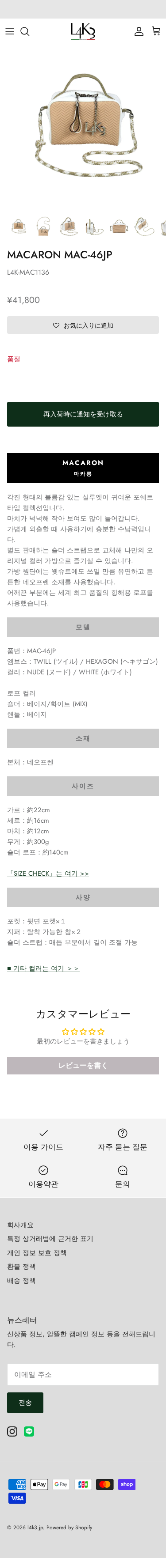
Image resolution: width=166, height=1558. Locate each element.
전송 (25, 1402)
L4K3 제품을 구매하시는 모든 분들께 (83, 9)
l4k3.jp (35, 1528)
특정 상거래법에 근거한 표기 (50, 1239)
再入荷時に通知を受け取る (83, 414)
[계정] (137, 31)
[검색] (29, 31)
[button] (83, 325)
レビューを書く (83, 1065)
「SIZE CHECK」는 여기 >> (48, 873)
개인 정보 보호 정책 (37, 1253)
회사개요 (20, 1225)
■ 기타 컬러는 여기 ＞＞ (43, 968)
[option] (83, 127)
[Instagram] (12, 1431)
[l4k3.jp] (83, 31)
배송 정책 (21, 1281)
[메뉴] (9, 31)
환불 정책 (21, 1266)
